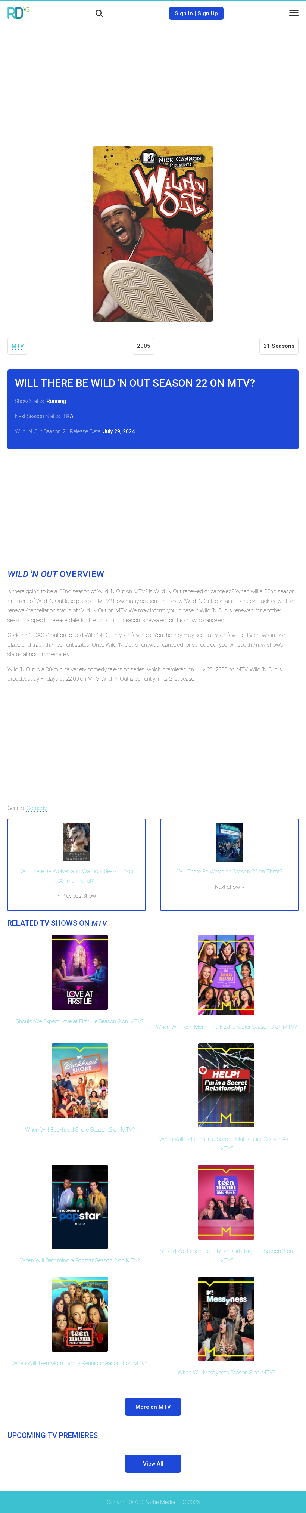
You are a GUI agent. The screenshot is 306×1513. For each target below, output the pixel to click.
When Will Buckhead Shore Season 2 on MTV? (80, 1129)
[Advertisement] (153, 80)
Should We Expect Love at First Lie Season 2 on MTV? (79, 1021)
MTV (18, 346)
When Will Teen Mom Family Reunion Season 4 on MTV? (79, 1363)
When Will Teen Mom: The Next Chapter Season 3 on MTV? (226, 1027)
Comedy (36, 808)
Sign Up (207, 13)
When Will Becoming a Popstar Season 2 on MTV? (80, 1260)
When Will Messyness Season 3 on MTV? (226, 1372)
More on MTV (153, 1407)
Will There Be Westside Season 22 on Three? (229, 871)
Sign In (184, 13)
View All (153, 1463)
